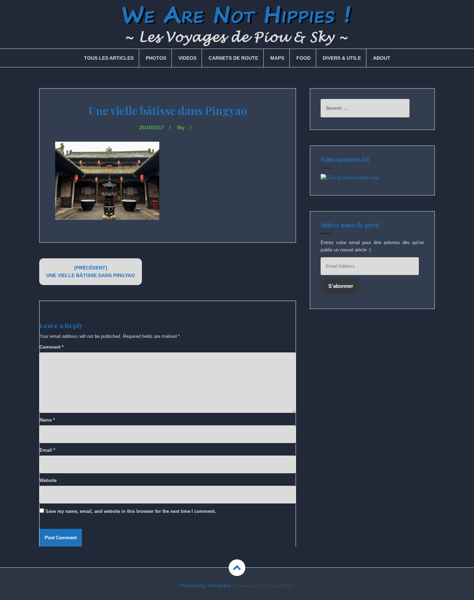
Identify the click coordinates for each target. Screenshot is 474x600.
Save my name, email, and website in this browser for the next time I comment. (130, 511)
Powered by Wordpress (205, 585)
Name (47, 420)
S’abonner (340, 286)
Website (48, 480)
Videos (187, 58)
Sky (181, 127)
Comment (52, 347)
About (381, 58)
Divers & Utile (342, 58)
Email (47, 450)
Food (303, 58)
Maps (277, 58)
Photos (156, 58)
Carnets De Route (233, 58)
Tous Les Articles (109, 58)
